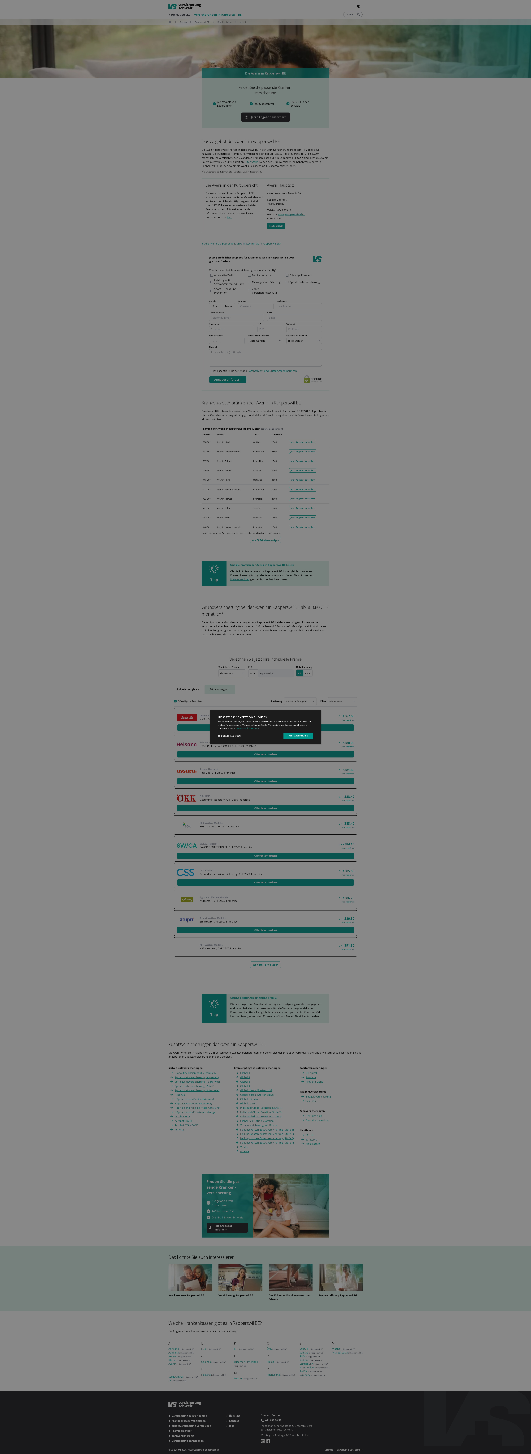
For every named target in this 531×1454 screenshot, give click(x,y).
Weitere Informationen (248, 728)
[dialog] (265, 727)
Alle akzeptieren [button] (298, 735)
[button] (229, 736)
